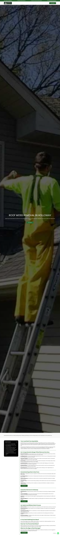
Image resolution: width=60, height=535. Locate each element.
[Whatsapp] (58, 533)
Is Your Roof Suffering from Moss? (11, 450)
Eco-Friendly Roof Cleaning (10, 451)
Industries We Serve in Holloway (10, 448)
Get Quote (52, 3)
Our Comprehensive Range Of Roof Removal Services (11, 445)
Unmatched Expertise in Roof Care (11, 447)
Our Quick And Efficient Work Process (11, 449)
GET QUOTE (30, 222)
